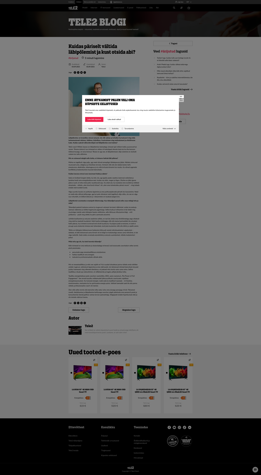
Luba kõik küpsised (94, 119)
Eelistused (102, 128)
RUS (181, 100)
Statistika (115, 128)
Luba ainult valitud (114, 119)
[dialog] (130, 113)
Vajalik (90, 128)
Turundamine (129, 128)
